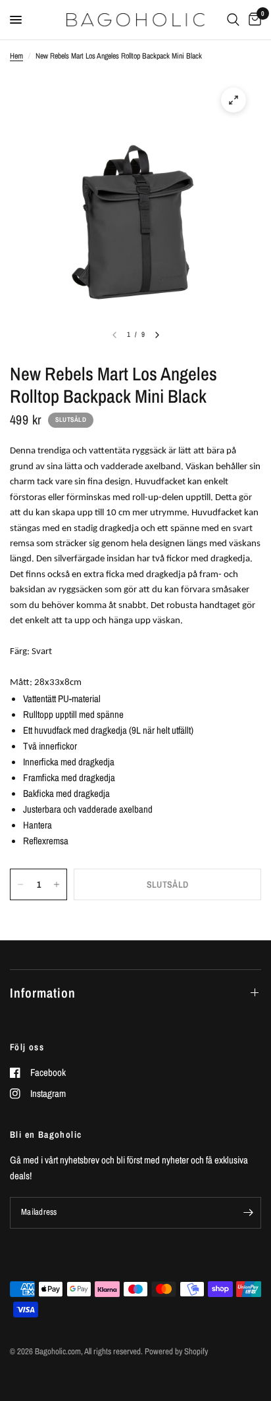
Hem (16, 56)
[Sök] (233, 19)
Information (43, 993)
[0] (252, 19)
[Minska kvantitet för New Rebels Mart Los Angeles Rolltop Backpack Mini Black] (20, 884)
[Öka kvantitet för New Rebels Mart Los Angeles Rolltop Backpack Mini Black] (56, 884)
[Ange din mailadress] (248, 1213)
